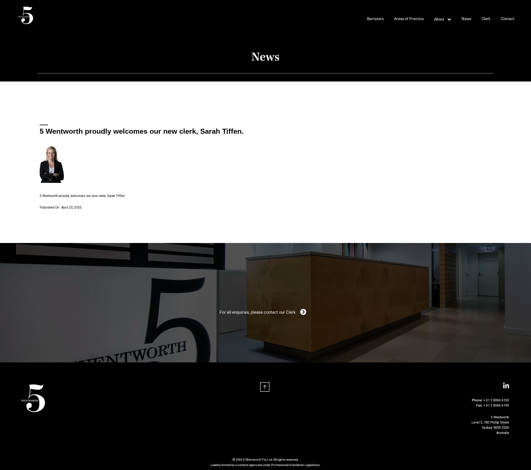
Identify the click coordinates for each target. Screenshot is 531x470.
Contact (507, 19)
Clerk (486, 19)
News (466, 19)
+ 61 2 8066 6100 (496, 400)
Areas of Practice (409, 19)
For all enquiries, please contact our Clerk (257, 312)
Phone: (477, 400)
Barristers (375, 19)
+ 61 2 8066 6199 (496, 405)
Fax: (479, 405)
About (439, 20)
